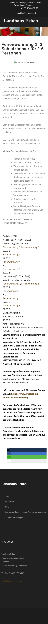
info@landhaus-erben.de (26, 13)
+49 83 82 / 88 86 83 (29, 8)
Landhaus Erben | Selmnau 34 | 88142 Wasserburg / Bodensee (25, 3)
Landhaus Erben (20, 20)
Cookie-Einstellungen (14, 517)
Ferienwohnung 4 (11, 261)
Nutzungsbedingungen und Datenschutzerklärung (25, 512)
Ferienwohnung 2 (30, 247)
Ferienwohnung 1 (11, 247)
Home (7, 496)
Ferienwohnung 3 (11, 254)
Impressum (9, 501)
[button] (5, 62)
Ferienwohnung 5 (11, 269)
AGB (7, 507)
